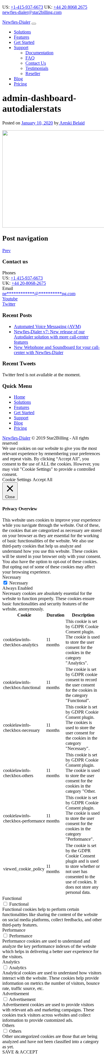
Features (21, 37)
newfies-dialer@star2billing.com (32, 12)
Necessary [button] (11, 577)
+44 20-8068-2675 (29, 283)
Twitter (8, 304)
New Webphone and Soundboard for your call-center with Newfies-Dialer (57, 350)
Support (21, 47)
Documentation (39, 52)
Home (19, 396)
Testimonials (36, 68)
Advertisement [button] (15, 993)
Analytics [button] (11, 961)
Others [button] (8, 1025)
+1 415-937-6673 (27, 278)
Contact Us (35, 63)
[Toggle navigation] (33, 24)
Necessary (18, 582)
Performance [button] (13, 930)
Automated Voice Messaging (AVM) (47, 326)
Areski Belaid (72, 122)
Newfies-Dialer (16, 22)
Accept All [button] (42, 479)
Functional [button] (12, 898)
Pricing (20, 83)
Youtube (10, 298)
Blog (18, 78)
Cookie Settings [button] (16, 479)
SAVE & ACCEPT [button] (20, 1051)
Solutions (22, 31)
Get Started (24, 42)
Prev (6, 250)
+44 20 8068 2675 (70, 7)
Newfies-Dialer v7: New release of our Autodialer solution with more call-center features (51, 337)
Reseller (32, 73)
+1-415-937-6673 (27, 7)
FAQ (30, 57)
